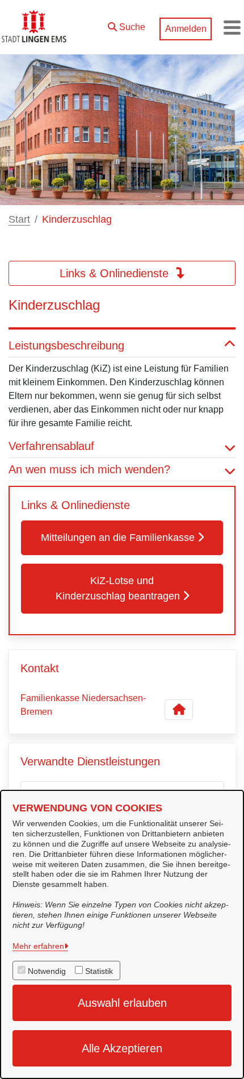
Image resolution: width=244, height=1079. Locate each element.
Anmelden (186, 29)
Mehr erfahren (38, 946)
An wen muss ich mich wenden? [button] (89, 469)
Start (19, 219)
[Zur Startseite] (35, 27)
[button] (126, 24)
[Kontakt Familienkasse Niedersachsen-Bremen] (179, 709)
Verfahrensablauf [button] (51, 446)
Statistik (99, 971)
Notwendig (47, 971)
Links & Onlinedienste (116, 273)
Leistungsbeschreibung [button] (66, 345)
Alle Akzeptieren (122, 1048)
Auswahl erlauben (122, 1003)
